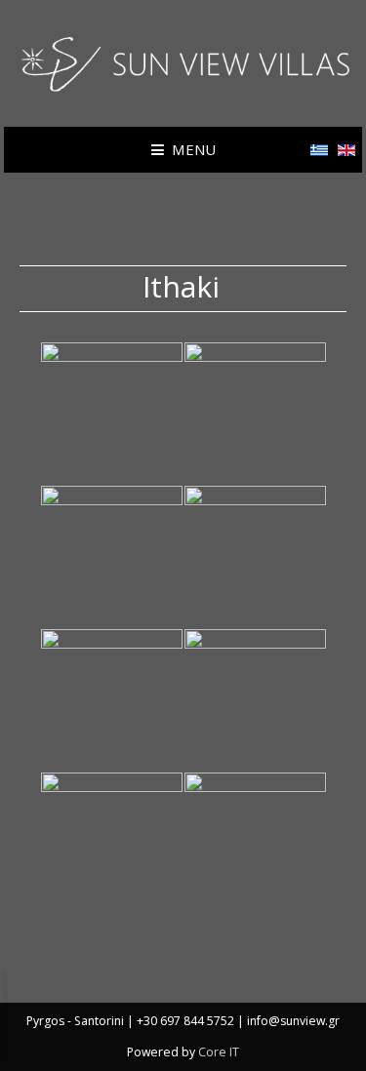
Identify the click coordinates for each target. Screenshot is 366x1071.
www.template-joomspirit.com (7, 1014)
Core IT (218, 1052)
